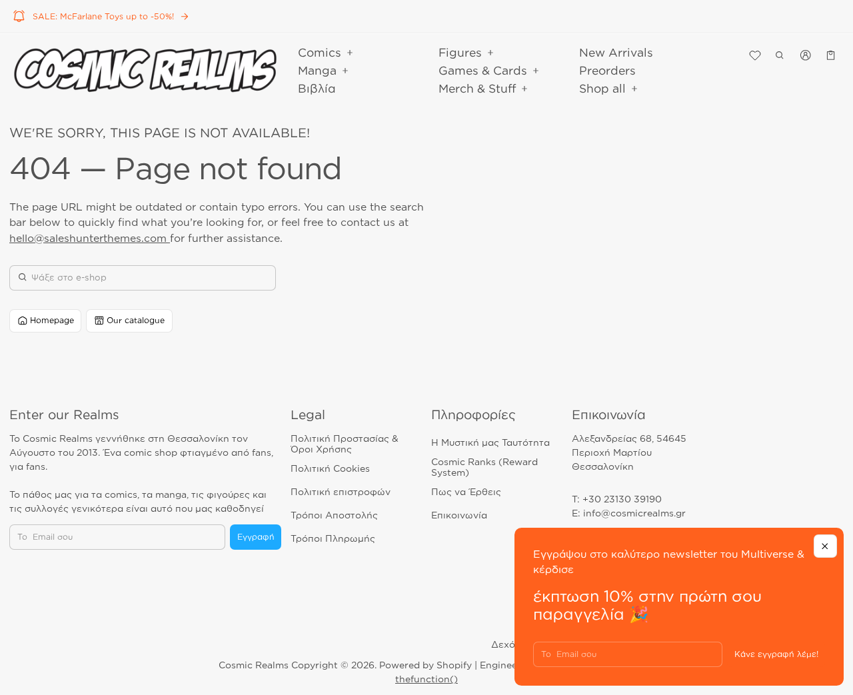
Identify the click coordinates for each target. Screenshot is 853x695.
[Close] (825, 546)
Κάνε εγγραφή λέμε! (776, 654)
